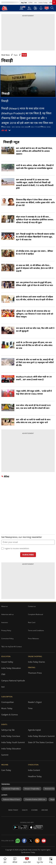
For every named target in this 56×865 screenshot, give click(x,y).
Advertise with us (7, 614)
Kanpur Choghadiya (32, 788)
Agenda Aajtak (34, 730)
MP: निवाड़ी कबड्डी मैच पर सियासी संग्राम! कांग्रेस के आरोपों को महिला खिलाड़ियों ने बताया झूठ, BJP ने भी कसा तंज (35, 237)
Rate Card (31, 622)
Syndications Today (28, 852)
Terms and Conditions (36, 630)
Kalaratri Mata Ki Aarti (11, 799)
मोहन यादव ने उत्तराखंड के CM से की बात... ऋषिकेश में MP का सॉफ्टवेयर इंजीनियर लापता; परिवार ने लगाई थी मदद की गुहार (35, 219)
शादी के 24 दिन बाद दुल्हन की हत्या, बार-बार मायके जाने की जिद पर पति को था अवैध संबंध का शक (34, 345)
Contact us (32, 606)
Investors (4, 622)
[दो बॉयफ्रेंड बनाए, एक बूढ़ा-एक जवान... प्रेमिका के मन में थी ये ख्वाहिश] (7, 253)
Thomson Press (35, 673)
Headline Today (35, 776)
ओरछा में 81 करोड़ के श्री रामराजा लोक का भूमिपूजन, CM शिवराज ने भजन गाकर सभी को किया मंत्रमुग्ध (34, 314)
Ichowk (34, 810)
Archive (44, 810)
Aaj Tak (24, 3)
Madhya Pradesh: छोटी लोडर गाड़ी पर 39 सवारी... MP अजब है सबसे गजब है (34, 378)
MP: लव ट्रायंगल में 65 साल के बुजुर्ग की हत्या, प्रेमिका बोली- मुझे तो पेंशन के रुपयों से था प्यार (34, 284)
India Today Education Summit (11, 751)
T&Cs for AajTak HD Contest (11, 646)
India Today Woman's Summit (41, 736)
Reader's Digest (35, 702)
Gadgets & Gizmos (9, 714)
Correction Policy (7, 638)
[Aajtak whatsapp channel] (17, 841)
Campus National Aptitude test (13, 683)
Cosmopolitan (7, 702)
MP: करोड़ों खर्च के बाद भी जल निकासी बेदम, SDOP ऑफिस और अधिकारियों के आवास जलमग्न (34, 151)
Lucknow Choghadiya (11, 788)
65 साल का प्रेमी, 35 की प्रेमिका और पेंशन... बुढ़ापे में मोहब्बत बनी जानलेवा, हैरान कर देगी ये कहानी (34, 268)
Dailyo (24, 810)
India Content (34, 770)
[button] (51, 860)
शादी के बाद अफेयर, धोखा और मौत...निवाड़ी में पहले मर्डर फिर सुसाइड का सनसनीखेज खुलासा (35, 166)
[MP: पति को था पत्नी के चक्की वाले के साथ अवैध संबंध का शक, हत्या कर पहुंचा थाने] (7, 421)
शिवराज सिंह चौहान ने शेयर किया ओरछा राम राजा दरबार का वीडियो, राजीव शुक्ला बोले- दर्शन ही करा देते (35, 202)
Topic (16, 55)
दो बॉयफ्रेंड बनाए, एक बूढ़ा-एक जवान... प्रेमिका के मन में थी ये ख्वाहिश (34, 252)
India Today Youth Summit (13, 742)
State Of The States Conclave (40, 742)
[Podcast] (35, 8)
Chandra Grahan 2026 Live (35, 799)
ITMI (3, 674)
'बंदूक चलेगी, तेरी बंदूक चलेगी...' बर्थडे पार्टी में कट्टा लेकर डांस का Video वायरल (34, 392)
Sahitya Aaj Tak (8, 730)
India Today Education (11, 668)
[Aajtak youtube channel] (43, 840)
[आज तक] (4, 8)
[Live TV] (47, 8)
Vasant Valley (7, 662)
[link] (54, 2)
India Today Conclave (10, 736)
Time (30, 708)
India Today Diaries (36, 662)
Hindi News (5, 55)
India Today (43, 3)
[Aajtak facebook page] (24, 840)
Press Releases (33, 638)
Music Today (6, 708)
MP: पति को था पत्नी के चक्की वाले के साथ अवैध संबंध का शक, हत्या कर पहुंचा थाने (33, 421)
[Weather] (29, 8)
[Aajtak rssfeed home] (37, 840)
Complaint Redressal (35, 614)
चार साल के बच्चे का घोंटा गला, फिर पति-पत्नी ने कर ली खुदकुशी (35, 329)
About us (4, 606)
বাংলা (35, 3)
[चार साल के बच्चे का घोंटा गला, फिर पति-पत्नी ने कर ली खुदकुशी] (7, 330)
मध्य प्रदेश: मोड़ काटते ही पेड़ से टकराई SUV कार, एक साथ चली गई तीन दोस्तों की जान (33, 406)
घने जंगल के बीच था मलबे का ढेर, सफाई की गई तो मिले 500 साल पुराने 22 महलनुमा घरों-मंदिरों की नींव (35, 362)
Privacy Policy (6, 630)
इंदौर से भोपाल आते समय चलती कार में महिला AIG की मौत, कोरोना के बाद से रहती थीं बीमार (34, 298)
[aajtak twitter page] (30, 840)
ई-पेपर (30, 3)
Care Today (6, 770)
